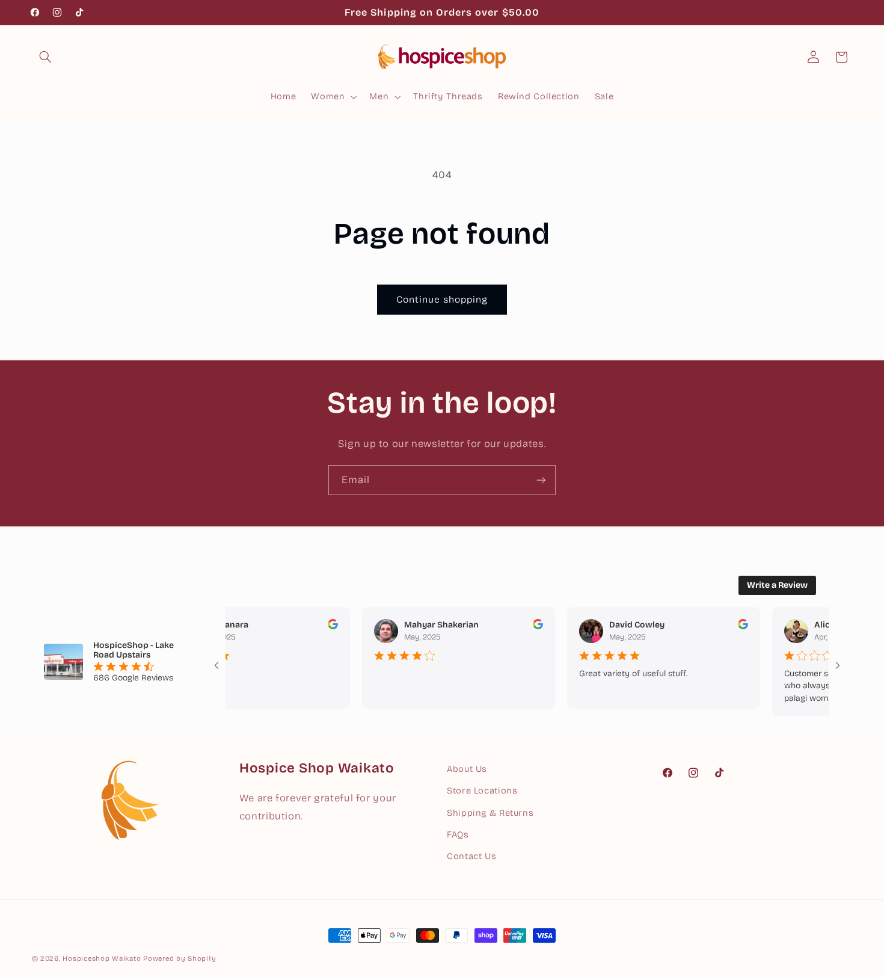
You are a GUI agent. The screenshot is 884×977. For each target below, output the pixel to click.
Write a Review (777, 585)
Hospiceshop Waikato (102, 958)
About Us (467, 768)
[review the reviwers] (319, 626)
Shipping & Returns (490, 812)
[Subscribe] (541, 480)
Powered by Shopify (179, 958)
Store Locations (482, 790)
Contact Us (471, 856)
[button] (46, 57)
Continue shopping (442, 299)
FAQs (458, 834)
